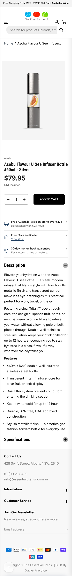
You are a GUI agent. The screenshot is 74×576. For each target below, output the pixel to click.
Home (8, 43)
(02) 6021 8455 (15, 474)
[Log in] (56, 22)
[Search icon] (61, 30)
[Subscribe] (66, 530)
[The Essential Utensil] (36, 16)
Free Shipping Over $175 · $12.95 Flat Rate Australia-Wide (36, 3)
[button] (6, 22)
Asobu (8, 158)
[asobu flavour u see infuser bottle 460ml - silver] (33, 100)
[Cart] (64, 22)
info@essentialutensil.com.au (26, 479)
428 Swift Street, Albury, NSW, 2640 (31, 463)
